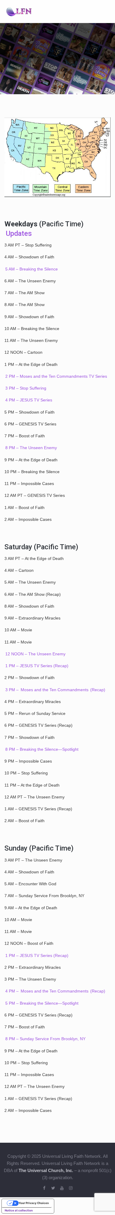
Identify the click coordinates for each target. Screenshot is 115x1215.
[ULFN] (19, 10)
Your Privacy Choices (34, 1203)
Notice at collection (19, 1210)
